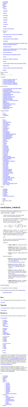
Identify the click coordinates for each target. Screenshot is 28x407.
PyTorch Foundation (10, 397)
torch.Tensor (5, 123)
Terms (4, 350)
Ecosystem (5, 2)
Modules (5, 101)
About (7, 395)
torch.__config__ (6, 184)
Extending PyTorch (7, 95)
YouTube (5, 340)
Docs (4, 198)
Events (7, 401)
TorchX (7, 392)
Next (2, 285)
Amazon (5, 348)
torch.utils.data (6, 174)
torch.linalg (5, 145)
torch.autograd (6, 128)
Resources (5, 328)
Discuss (4, 331)
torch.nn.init (5, 152)
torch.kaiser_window (7, 292)
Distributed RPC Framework (9, 161)
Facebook (5, 337)
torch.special (5, 148)
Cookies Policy (11, 371)
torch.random (6, 162)
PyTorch (5, 320)
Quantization (5, 159)
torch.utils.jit (5, 175)
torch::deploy (6, 115)
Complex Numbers (7, 156)
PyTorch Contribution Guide (9, 80)
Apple (4, 345)
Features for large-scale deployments (10, 100)
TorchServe (5, 192)
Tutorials (5, 6)
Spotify (4, 344)
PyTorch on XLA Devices (8, 196)
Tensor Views (6, 125)
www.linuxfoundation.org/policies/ (17, 358)
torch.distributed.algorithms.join (9, 133)
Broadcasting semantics (8, 90)
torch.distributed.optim (7, 137)
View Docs (3, 302)
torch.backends (6, 131)
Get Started (5, 1)
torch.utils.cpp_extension (8, 172)
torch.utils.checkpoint (7, 171)
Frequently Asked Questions (9, 96)
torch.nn (5, 121)
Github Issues (6, 333)
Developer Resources (10, 400)
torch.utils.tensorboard (7, 179)
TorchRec (5, 191)
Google (4, 346)
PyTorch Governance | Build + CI (10, 79)
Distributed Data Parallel (8, 94)
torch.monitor (6, 146)
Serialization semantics (7, 107)
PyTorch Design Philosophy (9, 81)
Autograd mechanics (7, 89)
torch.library (5, 129)
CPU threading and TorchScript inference (11, 92)
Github (4, 405)
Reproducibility (6, 106)
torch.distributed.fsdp (7, 136)
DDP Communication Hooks (9, 157)
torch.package (6, 150)
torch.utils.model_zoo (7, 178)
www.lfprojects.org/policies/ (6, 364)
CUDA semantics (6, 93)
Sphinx (6, 290)
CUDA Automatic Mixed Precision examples (12, 88)
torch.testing (5, 168)
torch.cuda (5, 130)
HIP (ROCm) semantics (8, 99)
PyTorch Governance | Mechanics (10, 82)
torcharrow (8, 387)
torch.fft (4, 139)
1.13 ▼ (2, 73)
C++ (4, 113)
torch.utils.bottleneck (7, 170)
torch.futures (5, 141)
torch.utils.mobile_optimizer (9, 177)
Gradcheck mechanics (7, 97)
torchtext (5, 193)
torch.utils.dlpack (6, 176)
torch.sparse (5, 165)
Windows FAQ (6, 108)
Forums (7, 403)
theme (12, 290)
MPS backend (6, 102)
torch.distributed (6, 132)
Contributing (5, 326)
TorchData (5, 190)
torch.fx (4, 142)
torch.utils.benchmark (7, 169)
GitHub (4, 70)
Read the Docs (22, 290)
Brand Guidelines (6, 334)
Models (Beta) (9, 404)
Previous (7, 285)
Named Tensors (6, 182)
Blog (4, 5)
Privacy (4, 352)
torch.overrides (6, 149)
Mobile (4, 4)
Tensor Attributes (6, 124)
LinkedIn (5, 341)
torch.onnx (5, 153)
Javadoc (4, 114)
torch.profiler (5, 151)
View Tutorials (4, 310)
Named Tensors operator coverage (10, 183)
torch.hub (5, 143)
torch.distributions (6, 138)
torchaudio (5, 189)
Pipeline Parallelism (7, 158)
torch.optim (5, 155)
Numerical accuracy (7, 105)
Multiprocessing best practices (9, 103)
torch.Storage (6, 166)
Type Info (5, 181)
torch (4, 119)
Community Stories (10, 399)
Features (5, 322)
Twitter (4, 338)
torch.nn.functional (7, 122)
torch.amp (5, 126)
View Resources (4, 318)
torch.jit (4, 144)
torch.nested (5, 164)
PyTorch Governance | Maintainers (10, 84)
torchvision (5, 194)
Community (8, 398)
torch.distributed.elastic (8, 135)
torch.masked (6, 163)
